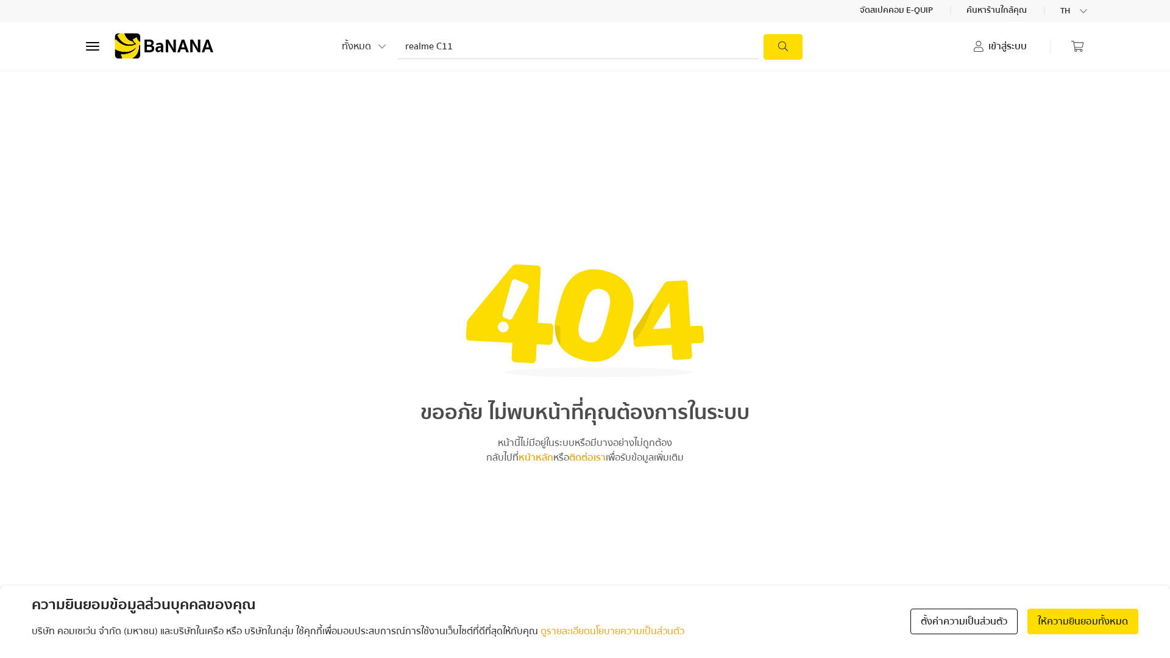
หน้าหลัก (536, 457)
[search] (783, 47)
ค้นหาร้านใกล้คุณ (997, 11)
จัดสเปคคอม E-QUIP (897, 11)
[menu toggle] (92, 46)
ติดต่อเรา (587, 457)
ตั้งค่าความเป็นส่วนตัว (964, 621)
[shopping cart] (1077, 46)
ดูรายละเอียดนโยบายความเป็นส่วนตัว (612, 631)
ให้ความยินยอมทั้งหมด (1083, 621)
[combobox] (1075, 11)
